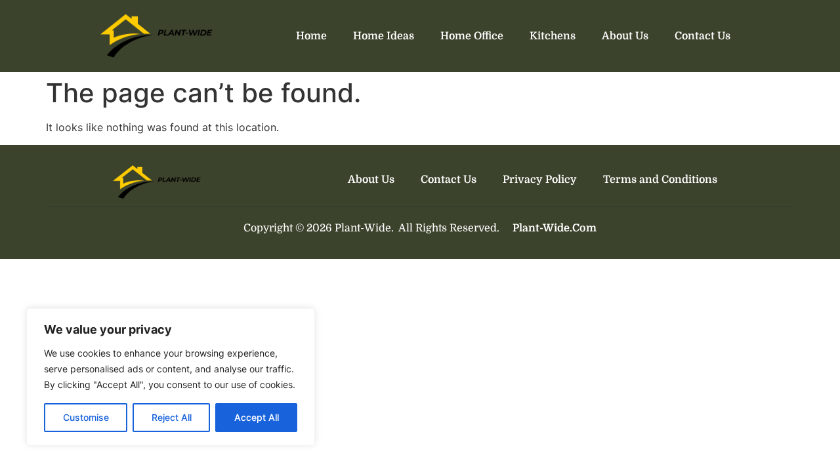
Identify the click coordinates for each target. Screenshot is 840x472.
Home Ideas (383, 36)
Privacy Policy (540, 180)
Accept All (256, 417)
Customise (86, 417)
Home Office (471, 36)
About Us (625, 36)
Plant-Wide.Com (555, 228)
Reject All (172, 417)
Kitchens (553, 36)
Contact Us (702, 36)
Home (311, 36)
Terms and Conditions (660, 180)
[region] (170, 377)
